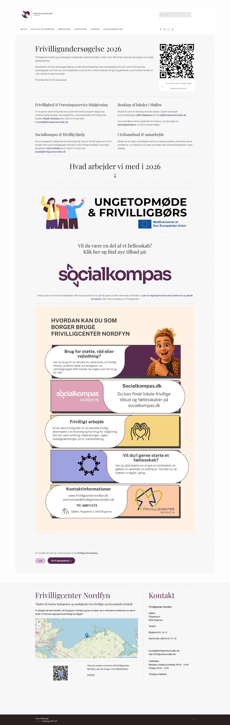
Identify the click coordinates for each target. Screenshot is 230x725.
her (69, 66)
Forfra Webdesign (42, 718)
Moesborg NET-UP (50, 721)
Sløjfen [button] (95, 29)
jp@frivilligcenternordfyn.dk (173, 115)
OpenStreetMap (131, 657)
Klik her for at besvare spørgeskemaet (178, 86)
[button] (86, 635)
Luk (40, 561)
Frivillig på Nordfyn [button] (42, 29)
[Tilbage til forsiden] (37, 14)
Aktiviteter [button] (81, 29)
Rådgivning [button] (64, 29)
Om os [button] (23, 29)
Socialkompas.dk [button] (113, 29)
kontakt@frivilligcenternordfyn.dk (52, 121)
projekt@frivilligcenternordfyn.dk (50, 151)
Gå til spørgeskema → (61, 560)
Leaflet (120, 657)
